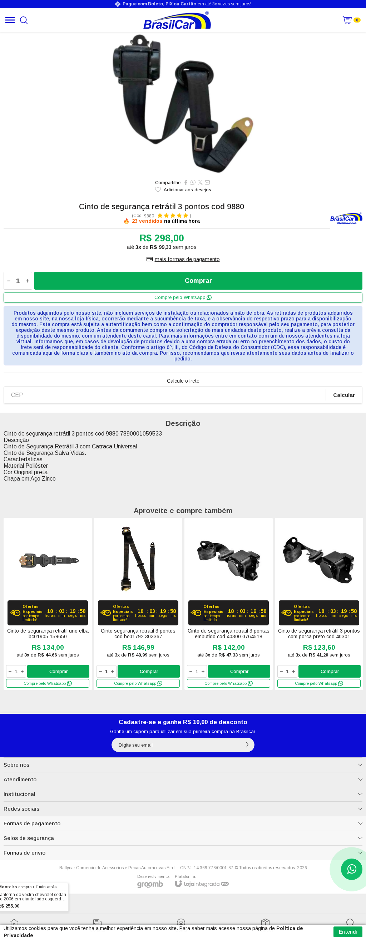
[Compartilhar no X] (200, 182)
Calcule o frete (183, 380)
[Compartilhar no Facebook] (185, 182)
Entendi (348, 932)
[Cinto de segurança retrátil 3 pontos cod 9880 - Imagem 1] (183, 103)
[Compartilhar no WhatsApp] (193, 182)
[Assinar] (247, 745)
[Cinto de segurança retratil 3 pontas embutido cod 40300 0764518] (228, 604)
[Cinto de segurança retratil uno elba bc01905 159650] (48, 604)
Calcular (344, 395)
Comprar (198, 280)
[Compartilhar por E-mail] (207, 182)
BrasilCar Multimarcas (346, 218)
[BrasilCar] (177, 20)
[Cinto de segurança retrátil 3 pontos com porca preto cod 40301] (319, 604)
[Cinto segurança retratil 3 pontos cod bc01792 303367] (138, 604)
